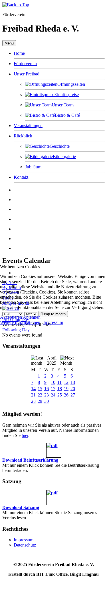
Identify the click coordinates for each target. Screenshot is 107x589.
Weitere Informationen (20, 322)
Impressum (53, 322)
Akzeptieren (11, 317)
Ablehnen (32, 317)
